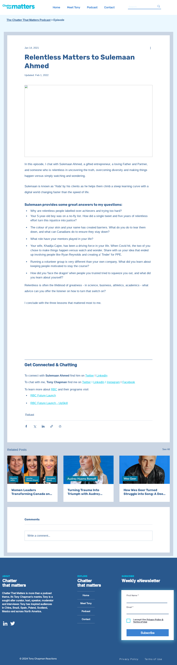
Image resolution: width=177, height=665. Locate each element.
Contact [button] (86, 619)
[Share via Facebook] (26, 426)
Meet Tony (86, 603)
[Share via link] (51, 426)
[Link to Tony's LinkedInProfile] (5, 623)
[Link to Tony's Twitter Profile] (13, 623)
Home (86, 595)
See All (166, 449)
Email (129, 607)
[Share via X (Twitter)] (34, 426)
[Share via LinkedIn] (43, 426)
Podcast (29, 414)
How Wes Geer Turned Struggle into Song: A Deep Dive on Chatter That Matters (144, 492)
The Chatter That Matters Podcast (28, 20)
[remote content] (88, 332)
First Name (132, 595)
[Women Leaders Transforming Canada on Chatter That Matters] (32, 470)
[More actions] (150, 48)
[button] (109, 7)
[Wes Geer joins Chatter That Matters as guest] (144, 470)
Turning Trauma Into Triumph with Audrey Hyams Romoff (84, 492)
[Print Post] (60, 426)
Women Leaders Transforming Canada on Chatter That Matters (30, 492)
